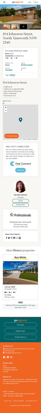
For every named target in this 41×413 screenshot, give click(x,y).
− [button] (5, 110)
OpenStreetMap (27, 139)
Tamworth (9, 70)
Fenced (12, 75)
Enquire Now (20, 205)
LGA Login (21, 325)
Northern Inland (26, 65)
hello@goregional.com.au (13, 353)
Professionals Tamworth (20, 222)
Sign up (36, 2)
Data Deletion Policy (31, 400)
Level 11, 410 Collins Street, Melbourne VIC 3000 (19, 349)
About (5, 365)
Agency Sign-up (21, 337)
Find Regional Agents (9, 367)
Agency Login (21, 331)
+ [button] (5, 107)
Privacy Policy (8, 400)
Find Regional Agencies (10, 369)
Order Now (20, 170)
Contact (5, 371)
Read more (7, 101)
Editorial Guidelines (18, 400)
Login (29, 2)
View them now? (20, 307)
